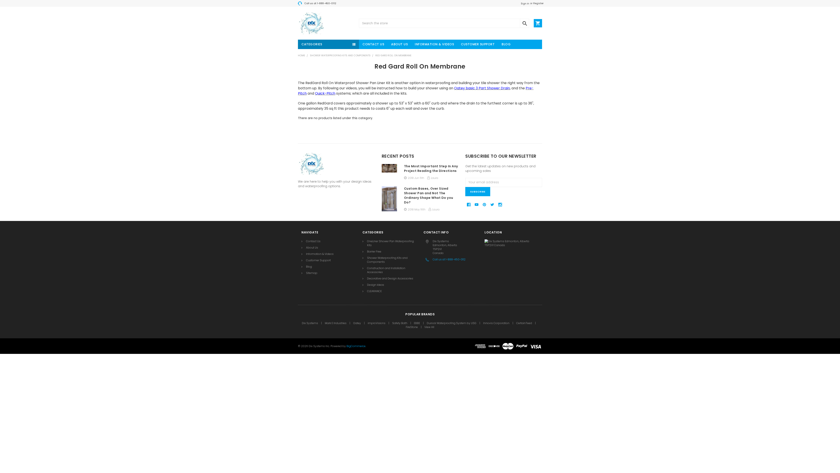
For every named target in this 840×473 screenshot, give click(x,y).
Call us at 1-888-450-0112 (320, 3)
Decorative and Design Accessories (390, 278)
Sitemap (311, 273)
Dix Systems (310, 323)
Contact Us (373, 44)
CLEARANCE (374, 291)
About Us (399, 44)
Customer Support (478, 44)
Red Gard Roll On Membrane (393, 55)
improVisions (376, 323)
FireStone (412, 327)
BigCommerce (356, 346)
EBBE (417, 323)
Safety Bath (400, 323)
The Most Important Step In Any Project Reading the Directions (431, 168)
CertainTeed (524, 323)
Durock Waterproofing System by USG (451, 323)
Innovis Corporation (496, 323)
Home (301, 55)
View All (429, 327)
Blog (506, 44)
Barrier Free (374, 251)
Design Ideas (375, 285)
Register (538, 3)
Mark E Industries (335, 323)
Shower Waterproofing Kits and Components (340, 55)
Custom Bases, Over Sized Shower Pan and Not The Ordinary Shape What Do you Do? (428, 195)
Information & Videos (434, 44)
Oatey (357, 323)
